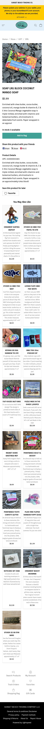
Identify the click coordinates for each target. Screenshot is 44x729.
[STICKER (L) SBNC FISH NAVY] (11, 273)
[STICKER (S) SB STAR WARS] (11, 620)
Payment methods (29, 715)
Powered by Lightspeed (22, 723)
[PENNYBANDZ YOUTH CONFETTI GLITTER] (11, 499)
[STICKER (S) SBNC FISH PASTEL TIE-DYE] (32, 214)
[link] (22, 17)
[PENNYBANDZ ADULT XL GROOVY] (32, 440)
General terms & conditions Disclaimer (22, 711)
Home (5, 39)
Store (13, 39)
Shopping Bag (13, 693)
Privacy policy (13, 715)
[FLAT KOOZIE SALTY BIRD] (11, 389)
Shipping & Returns (10, 719)
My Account (30, 675)
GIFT (20, 39)
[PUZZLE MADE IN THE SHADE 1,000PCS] (32, 389)
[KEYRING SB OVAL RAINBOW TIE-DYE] (11, 338)
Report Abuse (35, 719)
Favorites (30, 684)
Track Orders (13, 684)
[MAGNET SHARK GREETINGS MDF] (11, 440)
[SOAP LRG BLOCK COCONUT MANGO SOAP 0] (22, 63)
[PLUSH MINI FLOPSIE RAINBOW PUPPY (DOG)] (32, 499)
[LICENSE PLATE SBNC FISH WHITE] (32, 273)
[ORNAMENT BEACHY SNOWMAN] (32, 558)
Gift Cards (30, 693)
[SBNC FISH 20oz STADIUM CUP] (32, 338)
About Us (24, 719)
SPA (26, 39)
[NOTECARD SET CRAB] (11, 558)
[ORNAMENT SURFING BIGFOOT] (11, 214)
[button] (22, 25)
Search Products (13, 675)
